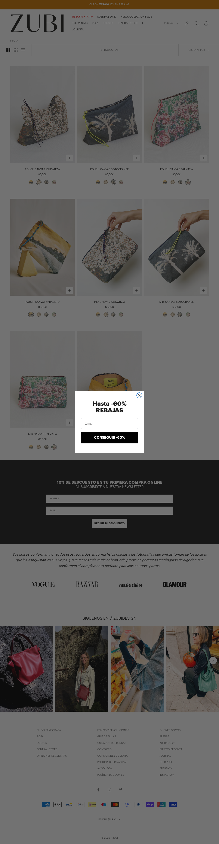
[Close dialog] (139, 395)
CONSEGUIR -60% (109, 437)
